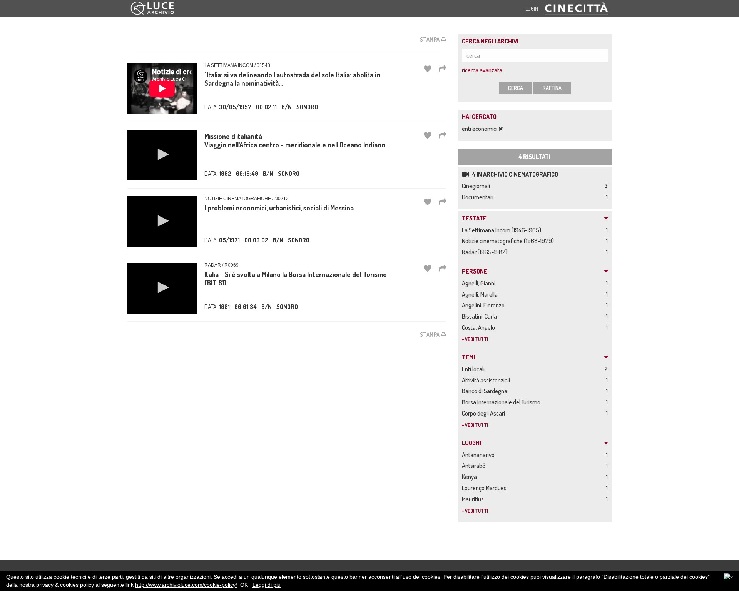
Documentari (479, 197)
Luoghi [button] (471, 443)
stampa (430, 39)
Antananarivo (479, 455)
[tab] (535, 218)
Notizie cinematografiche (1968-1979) (509, 241)
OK (244, 585)
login (531, 8)
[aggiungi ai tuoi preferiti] (427, 68)
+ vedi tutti (475, 339)
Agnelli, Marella (481, 294)
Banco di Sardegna (486, 391)
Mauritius (474, 499)
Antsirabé (475, 465)
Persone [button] (474, 271)
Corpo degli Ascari (484, 413)
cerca (515, 88)
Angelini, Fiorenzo (484, 305)
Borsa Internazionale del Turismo (502, 402)
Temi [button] (468, 357)
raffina (552, 88)
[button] (162, 154)
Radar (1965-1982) (486, 252)
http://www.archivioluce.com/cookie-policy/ (186, 585)
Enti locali (474, 369)
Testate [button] (474, 218)
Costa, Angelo (479, 327)
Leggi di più (266, 585)
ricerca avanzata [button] (482, 70)
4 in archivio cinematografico (514, 174)
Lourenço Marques (485, 488)
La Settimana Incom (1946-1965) (502, 230)
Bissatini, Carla (480, 316)
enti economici (480, 128)
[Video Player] (162, 155)
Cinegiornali (477, 186)
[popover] (442, 68)
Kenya (470, 477)
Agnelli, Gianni (480, 283)
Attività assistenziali (487, 380)
